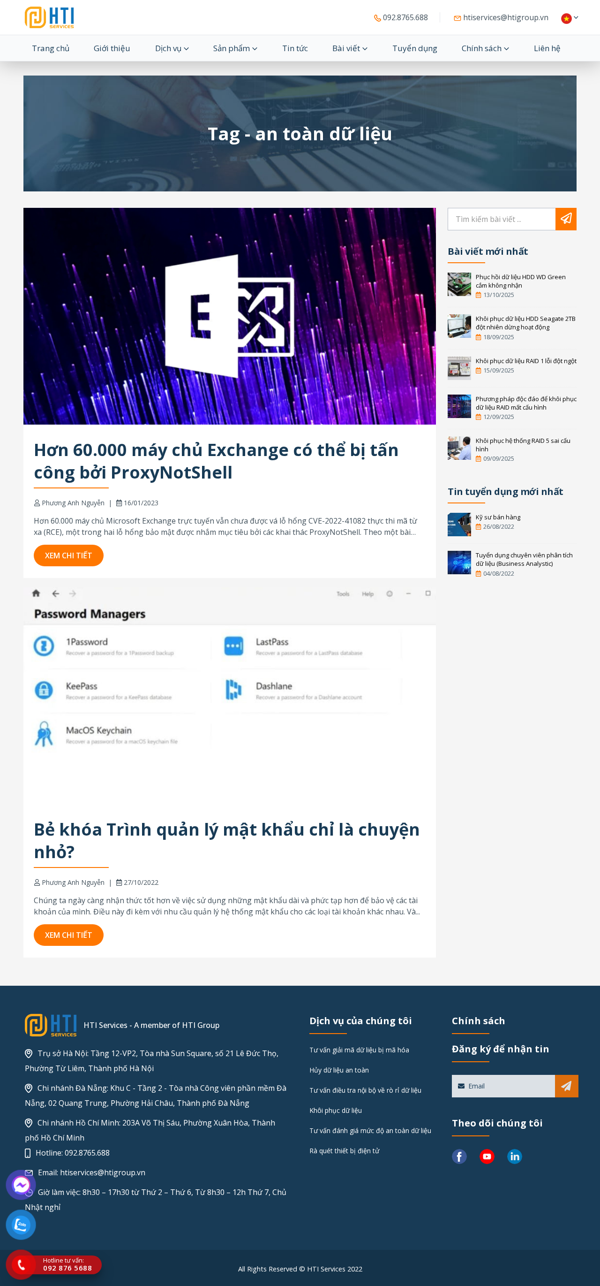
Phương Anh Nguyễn (73, 502)
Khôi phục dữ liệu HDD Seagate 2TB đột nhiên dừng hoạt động (526, 322)
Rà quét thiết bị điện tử (344, 1150)
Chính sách (482, 48)
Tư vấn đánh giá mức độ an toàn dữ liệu (370, 1130)
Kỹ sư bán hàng (498, 517)
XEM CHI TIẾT (68, 555)
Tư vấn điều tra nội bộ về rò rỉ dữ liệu (365, 1090)
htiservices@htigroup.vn (504, 17)
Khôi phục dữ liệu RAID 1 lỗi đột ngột (526, 361)
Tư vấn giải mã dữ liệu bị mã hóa (359, 1049)
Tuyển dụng (414, 48)
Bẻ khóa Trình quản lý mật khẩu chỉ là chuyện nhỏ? (227, 840)
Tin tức (295, 48)
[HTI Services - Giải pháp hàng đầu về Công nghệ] (49, 17)
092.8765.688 (404, 17)
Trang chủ (50, 48)
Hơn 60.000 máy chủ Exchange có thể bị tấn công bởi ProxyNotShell (216, 461)
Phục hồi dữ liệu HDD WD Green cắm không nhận (521, 281)
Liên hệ (547, 48)
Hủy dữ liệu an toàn (339, 1069)
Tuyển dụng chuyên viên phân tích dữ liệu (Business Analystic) (524, 559)
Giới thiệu (112, 48)
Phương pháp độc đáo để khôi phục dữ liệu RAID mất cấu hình (526, 403)
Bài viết (346, 48)
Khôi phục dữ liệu (335, 1110)
